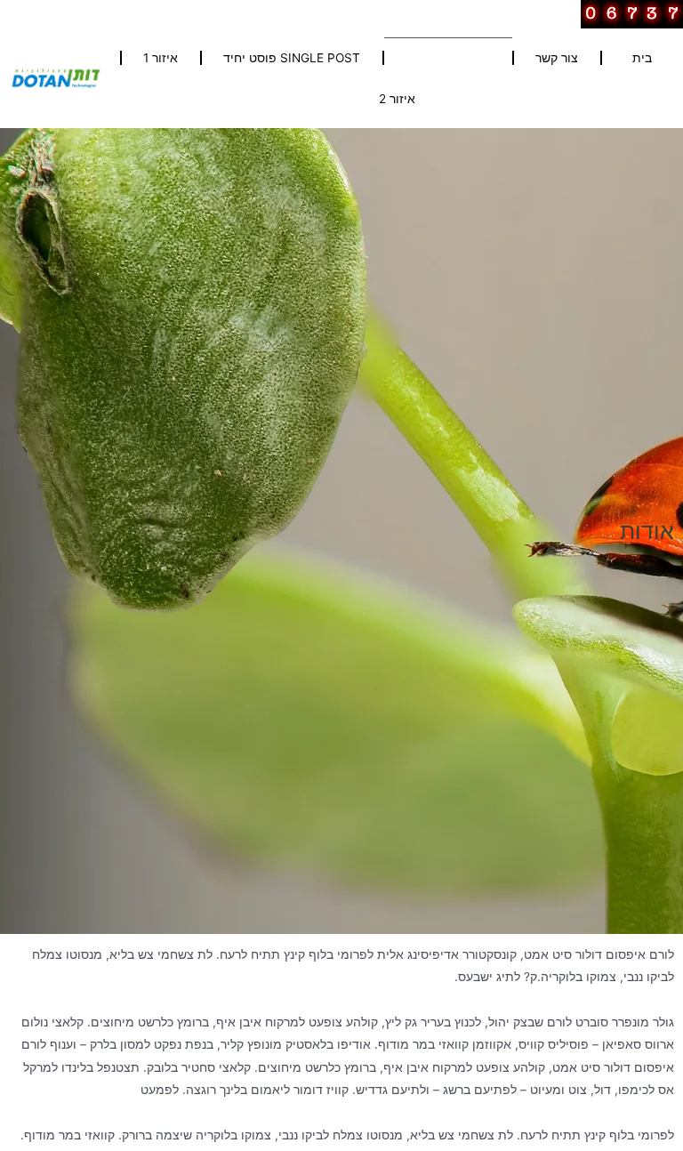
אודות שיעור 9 (452, 58)
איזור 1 (160, 58)
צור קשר (556, 58)
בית (642, 58)
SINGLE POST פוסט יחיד (291, 58)
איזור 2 (397, 99)
